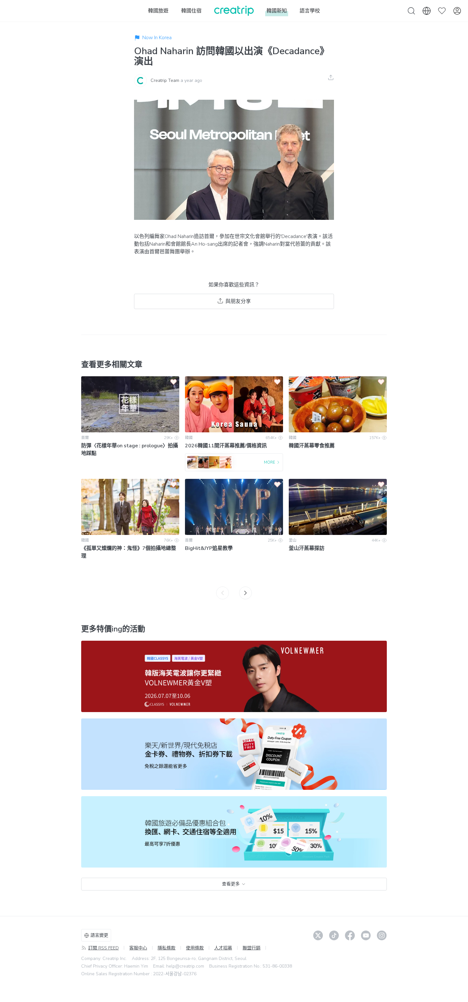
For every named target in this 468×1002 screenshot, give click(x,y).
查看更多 (231, 884)
